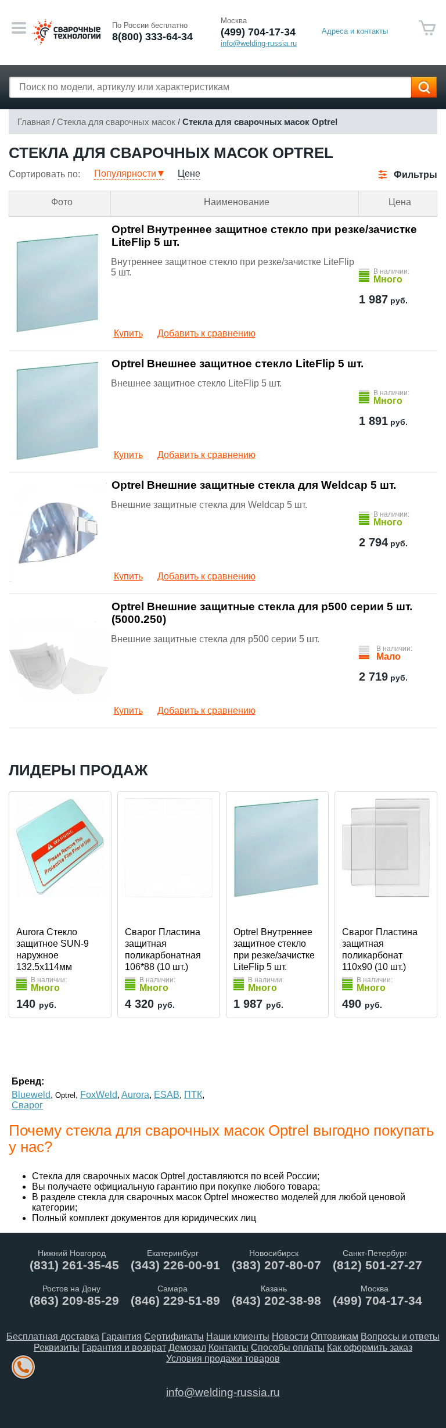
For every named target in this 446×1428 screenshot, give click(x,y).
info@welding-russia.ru (223, 1392)
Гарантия (122, 1336)
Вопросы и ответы (400, 1336)
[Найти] (424, 87)
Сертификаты (174, 1336)
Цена (400, 202)
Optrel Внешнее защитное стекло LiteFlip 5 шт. (238, 363)
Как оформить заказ (369, 1347)
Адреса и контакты (355, 31)
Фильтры (415, 175)
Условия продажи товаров (223, 1358)
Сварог (27, 1105)
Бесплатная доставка (52, 1336)
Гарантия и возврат (124, 1347)
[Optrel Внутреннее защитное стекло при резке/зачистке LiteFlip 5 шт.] (58, 283)
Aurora (135, 1095)
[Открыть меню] (18, 28)
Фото (62, 202)
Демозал (187, 1347)
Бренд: (28, 1081)
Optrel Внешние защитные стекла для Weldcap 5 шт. (254, 485)
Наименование (236, 202)
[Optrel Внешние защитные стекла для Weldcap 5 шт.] (58, 532)
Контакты (228, 1347)
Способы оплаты (288, 1347)
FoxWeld (98, 1095)
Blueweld (31, 1095)
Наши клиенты (237, 1336)
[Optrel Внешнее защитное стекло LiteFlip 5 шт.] (58, 411)
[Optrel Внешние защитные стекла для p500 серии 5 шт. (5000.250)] (58, 660)
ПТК (193, 1095)
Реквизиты (57, 1347)
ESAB (166, 1095)
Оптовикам (334, 1336)
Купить (128, 333)
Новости (290, 1336)
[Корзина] (427, 28)
